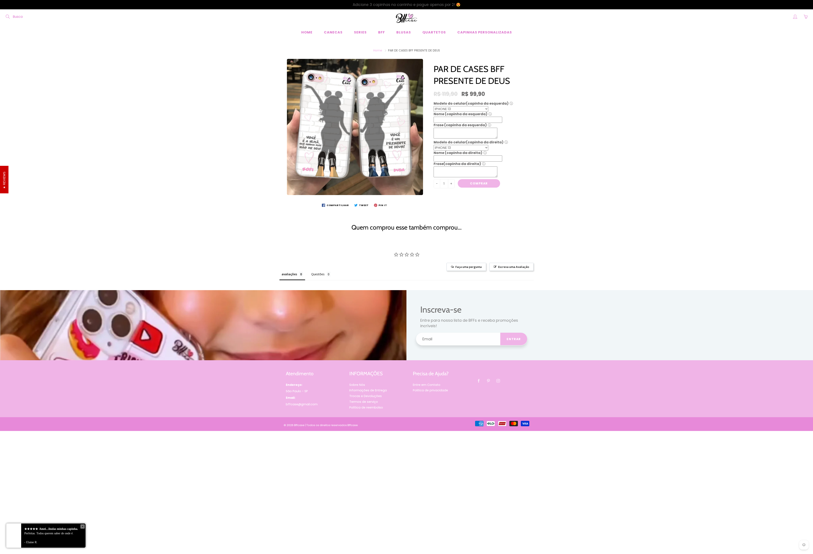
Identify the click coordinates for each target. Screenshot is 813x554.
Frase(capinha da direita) (457, 163)
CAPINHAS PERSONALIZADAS (484, 32)
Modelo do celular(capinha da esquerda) (471, 103)
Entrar (514, 339)
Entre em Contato (426, 385)
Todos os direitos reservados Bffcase (332, 425)
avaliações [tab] (289, 274)
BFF (381, 32)
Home (306, 32)
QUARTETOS (434, 32)
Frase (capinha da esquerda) (460, 125)
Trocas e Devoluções (365, 396)
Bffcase (299, 425)
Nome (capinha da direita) (458, 152)
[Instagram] (498, 381)
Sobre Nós (357, 385)
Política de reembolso (366, 407)
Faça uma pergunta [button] (468, 267)
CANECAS (333, 32)
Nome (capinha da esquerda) (460, 114)
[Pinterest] (488, 381)
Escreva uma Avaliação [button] (513, 267)
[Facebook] (478, 381)
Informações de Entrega (368, 390)
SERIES (360, 32)
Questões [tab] (318, 274)
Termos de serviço (363, 402)
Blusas (403, 32)
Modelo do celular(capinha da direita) (468, 142)
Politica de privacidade (430, 390)
